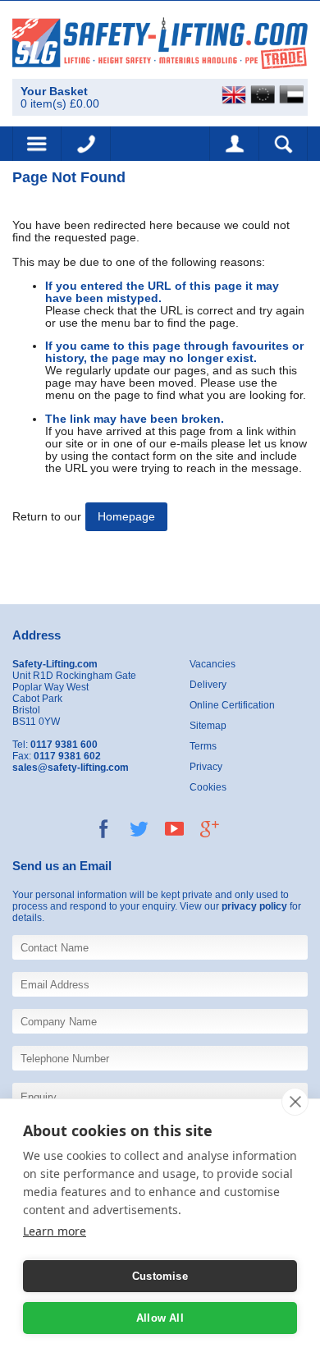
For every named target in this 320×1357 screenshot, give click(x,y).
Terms (203, 746)
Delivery (208, 684)
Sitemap (208, 725)
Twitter (139, 828)
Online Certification (232, 705)
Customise (160, 1276)
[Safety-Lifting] (160, 42)
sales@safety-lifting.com (70, 767)
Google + (209, 828)
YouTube (174, 828)
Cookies (208, 787)
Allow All (160, 1318)
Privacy (206, 766)
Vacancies (212, 664)
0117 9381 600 (86, 143)
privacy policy (254, 906)
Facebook (103, 828)
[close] (295, 1102)
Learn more (54, 1231)
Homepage (126, 517)
